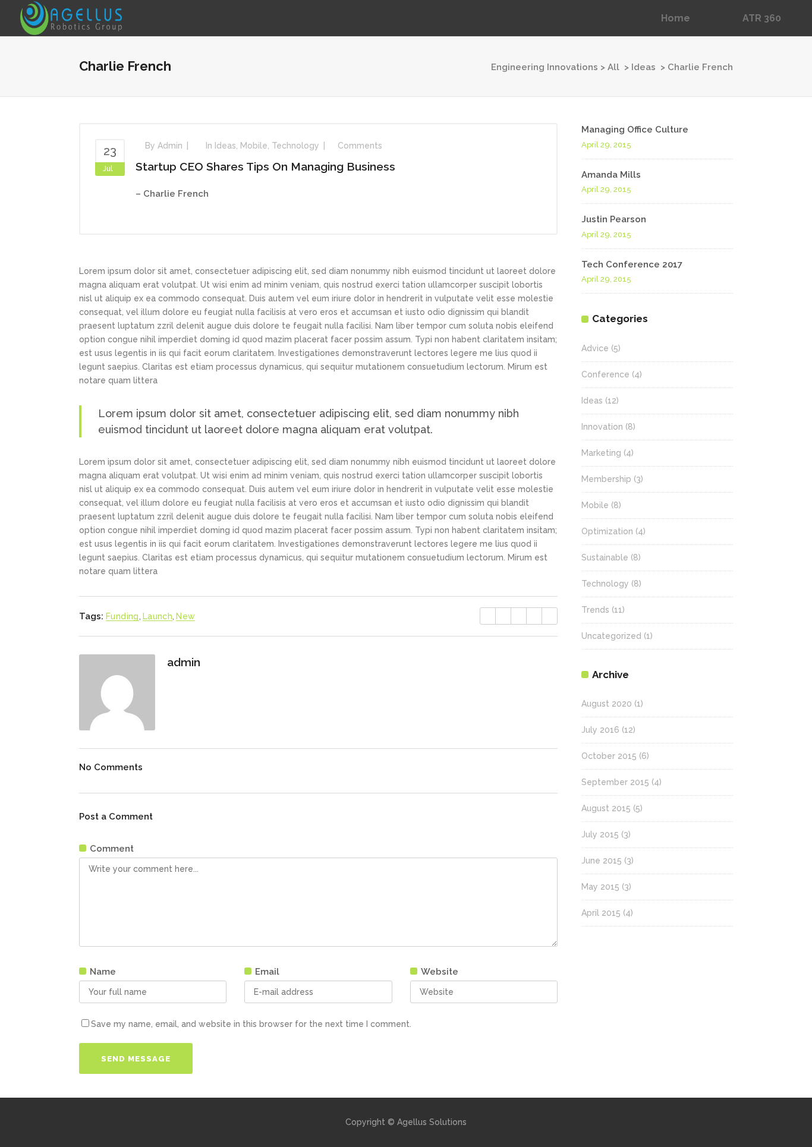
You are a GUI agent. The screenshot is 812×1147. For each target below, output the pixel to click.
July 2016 (600, 730)
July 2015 (600, 834)
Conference (605, 374)
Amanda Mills (611, 174)
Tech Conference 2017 (631, 264)
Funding (122, 616)
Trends (595, 610)
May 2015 (600, 886)
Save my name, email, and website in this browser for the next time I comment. (251, 1024)
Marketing (601, 453)
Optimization (607, 531)
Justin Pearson (613, 219)
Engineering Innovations (544, 67)
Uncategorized (611, 636)
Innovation (602, 426)
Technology (295, 145)
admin (170, 145)
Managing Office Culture (634, 129)
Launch (157, 616)
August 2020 (606, 703)
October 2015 (609, 756)
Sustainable (604, 557)
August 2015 (606, 808)
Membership (606, 479)
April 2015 (601, 913)
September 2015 (615, 782)
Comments (360, 145)
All (613, 67)
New (185, 616)
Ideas (643, 67)
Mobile (253, 145)
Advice (595, 348)
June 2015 (601, 860)
